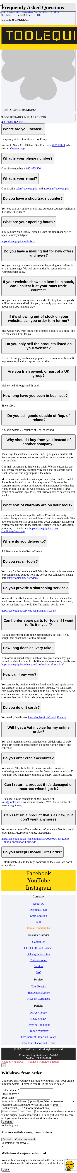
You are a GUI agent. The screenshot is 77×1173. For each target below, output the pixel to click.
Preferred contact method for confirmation (26, 1104)
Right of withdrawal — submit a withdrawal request (30, 1061)
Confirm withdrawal (25, 1139)
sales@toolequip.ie (26, 188)
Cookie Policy (38, 1018)
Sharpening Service (39, 992)
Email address (10, 1093)
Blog (38, 921)
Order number (10, 1090)
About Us (38, 903)
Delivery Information (38, 954)
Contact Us (38, 941)
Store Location (38, 915)
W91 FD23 (58, 145)
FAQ (38, 972)
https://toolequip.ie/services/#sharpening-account (28, 610)
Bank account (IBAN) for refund (25, 1107)
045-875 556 (33, 168)
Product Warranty (39, 1030)
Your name (8, 1097)
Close (6, 1169)
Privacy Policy (38, 1012)
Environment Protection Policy (38, 1036)
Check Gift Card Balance (38, 948)
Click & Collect (38, 960)
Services (38, 966)
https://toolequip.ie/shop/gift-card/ (47, 717)
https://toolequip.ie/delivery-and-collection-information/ (32, 664)
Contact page (17, 148)
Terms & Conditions (38, 1024)
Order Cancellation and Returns (38, 1043)
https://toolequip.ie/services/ (22, 577)
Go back (7, 1139)
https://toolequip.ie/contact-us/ (18, 241)
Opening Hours (38, 909)
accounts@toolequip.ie (56, 188)
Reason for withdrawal (20, 1101)
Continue (7, 1121)
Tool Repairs (38, 986)
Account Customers (38, 998)
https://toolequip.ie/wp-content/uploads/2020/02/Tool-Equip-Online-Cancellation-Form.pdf (35, 840)
